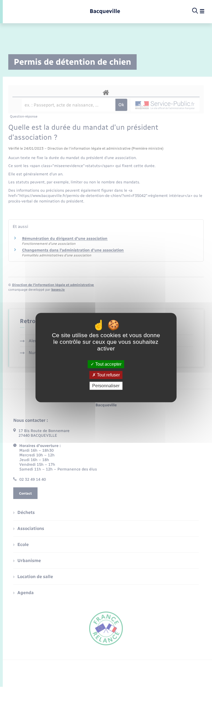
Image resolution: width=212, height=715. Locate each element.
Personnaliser (106, 385)
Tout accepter (107, 364)
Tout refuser (108, 375)
